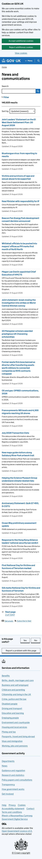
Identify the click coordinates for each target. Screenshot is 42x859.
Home (4, 67)
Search (15, 86)
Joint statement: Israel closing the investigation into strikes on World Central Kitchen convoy (19, 303)
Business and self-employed (15, 685)
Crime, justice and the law (14, 699)
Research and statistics (13, 775)
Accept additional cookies (21, 40)
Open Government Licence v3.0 (17, 831)
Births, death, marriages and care (18, 680)
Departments (8, 761)
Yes (26, 640)
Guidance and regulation (13, 770)
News (4, 765)
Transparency (8, 784)
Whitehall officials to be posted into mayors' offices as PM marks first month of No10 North (19, 246)
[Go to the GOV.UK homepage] (11, 61)
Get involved (8, 794)
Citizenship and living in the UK (16, 694)
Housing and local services (14, 727)
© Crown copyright (21, 853)
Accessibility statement (13, 808)
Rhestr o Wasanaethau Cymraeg (17, 815)
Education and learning (13, 713)
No (37, 640)
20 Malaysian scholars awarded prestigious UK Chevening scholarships (17, 334)
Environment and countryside (16, 722)
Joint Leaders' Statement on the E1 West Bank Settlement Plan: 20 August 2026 (19, 122)
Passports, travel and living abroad (18, 736)
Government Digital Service (15, 819)
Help (4, 805)
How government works (13, 789)
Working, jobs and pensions (15, 745)
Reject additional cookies (21, 47)
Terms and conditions (12, 812)
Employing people (10, 717)
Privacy (12, 805)
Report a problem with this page (21, 650)
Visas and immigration (12, 741)
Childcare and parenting (13, 689)
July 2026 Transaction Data (15, 433)
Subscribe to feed (24, 621)
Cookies (22, 805)
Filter (6, 97)
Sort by (5, 111)
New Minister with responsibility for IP (20, 201)
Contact (30, 808)
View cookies (21, 53)
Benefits (6, 675)
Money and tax (9, 731)
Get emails (9, 621)
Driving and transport (12, 708)
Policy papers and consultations (17, 779)
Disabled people (9, 703)
